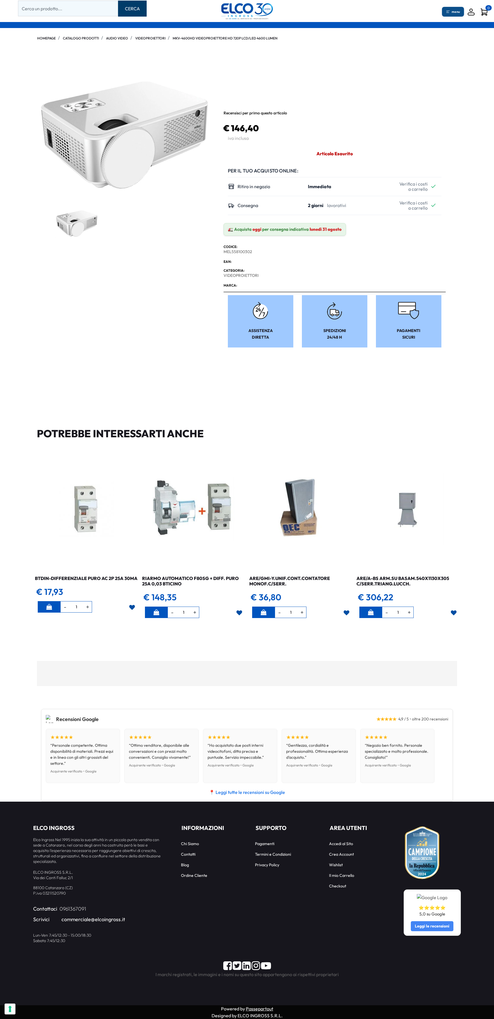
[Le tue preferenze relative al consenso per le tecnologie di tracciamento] (10, 1009)
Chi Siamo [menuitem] (190, 843)
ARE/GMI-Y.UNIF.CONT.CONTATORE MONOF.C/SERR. (289, 581)
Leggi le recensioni (432, 926)
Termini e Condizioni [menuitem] (273, 854)
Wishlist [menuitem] (336, 864)
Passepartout (259, 1009)
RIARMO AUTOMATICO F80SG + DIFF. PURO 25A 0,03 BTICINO (190, 581)
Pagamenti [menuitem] (264, 843)
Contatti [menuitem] (188, 854)
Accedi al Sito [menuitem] (341, 843)
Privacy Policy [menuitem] (267, 864)
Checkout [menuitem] (337, 886)
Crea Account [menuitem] (341, 854)
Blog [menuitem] (185, 864)
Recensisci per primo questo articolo (255, 113)
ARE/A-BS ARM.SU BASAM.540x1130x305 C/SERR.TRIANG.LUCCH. (402, 581)
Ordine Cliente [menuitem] (194, 875)
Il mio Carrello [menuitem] (341, 875)
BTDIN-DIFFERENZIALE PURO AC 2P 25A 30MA (86, 578)
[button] (132, 9)
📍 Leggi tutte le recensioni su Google (247, 792)
